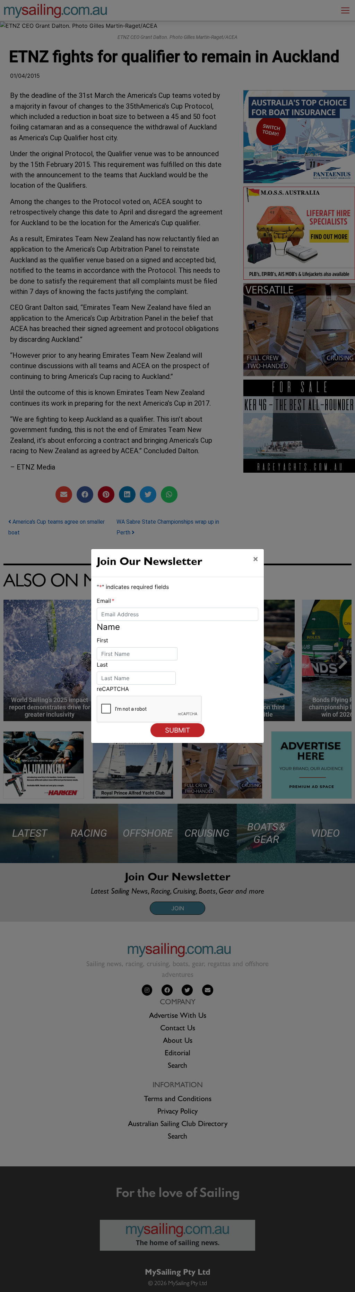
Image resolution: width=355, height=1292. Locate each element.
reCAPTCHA (113, 688)
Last (102, 664)
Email (105, 600)
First (102, 640)
